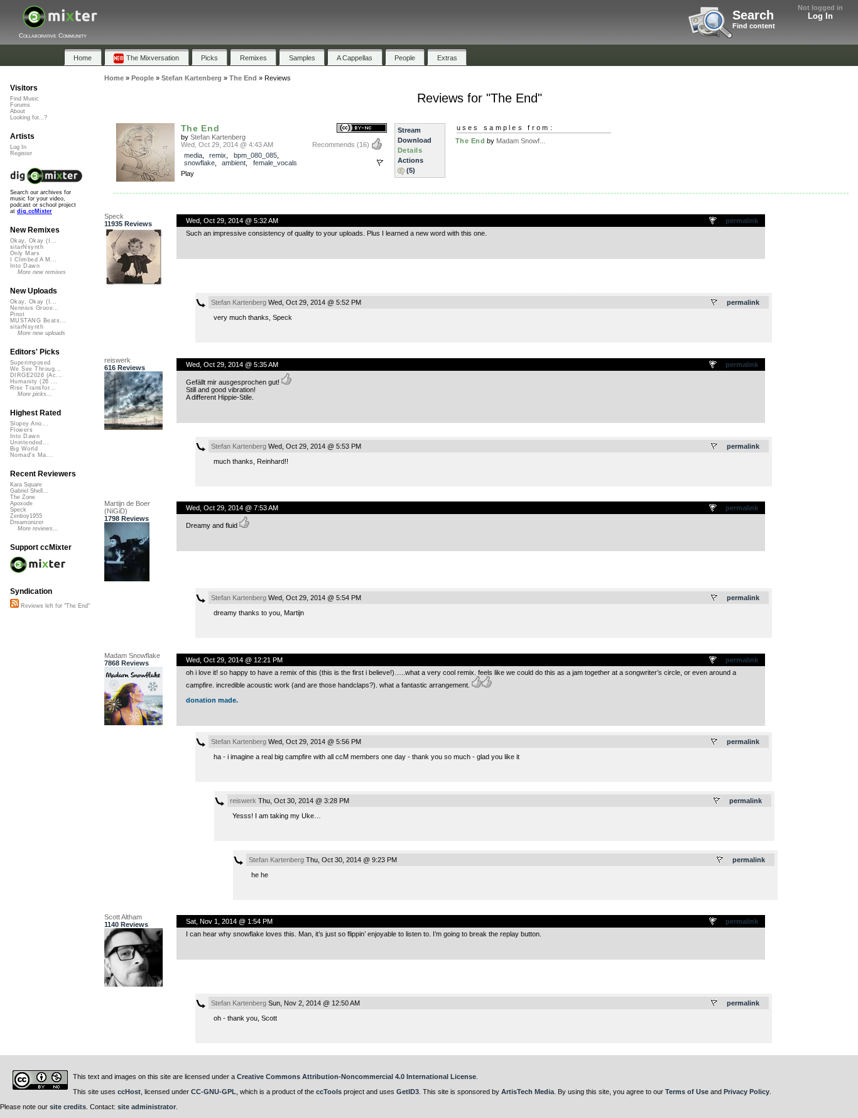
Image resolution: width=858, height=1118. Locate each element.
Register (21, 153)
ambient (234, 163)
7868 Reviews (126, 663)
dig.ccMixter (34, 211)
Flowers (21, 430)
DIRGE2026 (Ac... (36, 375)
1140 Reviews (126, 924)
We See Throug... (35, 369)
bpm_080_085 (255, 155)
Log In (820, 16)
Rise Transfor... (32, 388)
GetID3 (407, 1091)
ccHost (129, 1091)
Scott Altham (123, 917)
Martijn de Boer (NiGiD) (127, 507)
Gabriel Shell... (29, 491)
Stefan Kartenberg (218, 137)
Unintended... (29, 442)
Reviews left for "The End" (54, 606)
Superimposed (30, 362)
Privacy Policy (746, 1091)
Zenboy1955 (26, 516)
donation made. (212, 700)
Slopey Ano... (29, 423)
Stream (409, 130)
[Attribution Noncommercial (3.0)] (362, 128)
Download (415, 140)
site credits (68, 1106)
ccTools (329, 1091)
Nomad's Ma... (31, 455)
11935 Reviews (128, 223)
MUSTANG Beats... (38, 320)
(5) (410, 170)
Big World (24, 449)
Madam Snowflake (132, 655)
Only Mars (25, 253)
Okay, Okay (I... (33, 241)
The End (200, 128)
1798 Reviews (126, 518)
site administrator (146, 1106)
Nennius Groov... (34, 308)
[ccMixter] (60, 23)
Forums (20, 105)
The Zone (22, 497)
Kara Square (26, 484)
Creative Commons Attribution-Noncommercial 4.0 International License (356, 1076)
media (193, 155)
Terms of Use (687, 1091)
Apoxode (21, 503)
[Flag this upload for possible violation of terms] (380, 163)
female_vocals (275, 163)
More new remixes (42, 272)
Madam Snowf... (520, 141)
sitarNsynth (26, 247)
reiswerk (117, 360)
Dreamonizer (26, 522)
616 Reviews (124, 367)
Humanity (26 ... (33, 381)
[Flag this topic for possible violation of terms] (713, 221)
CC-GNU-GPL (213, 1091)
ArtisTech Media (527, 1091)
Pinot (17, 314)
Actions (410, 160)
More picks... (35, 394)
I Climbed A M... (33, 259)
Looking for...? (28, 117)
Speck (114, 216)
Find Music (24, 99)
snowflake (199, 163)
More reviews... (38, 528)
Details (410, 150)
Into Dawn (25, 266)
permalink (741, 220)
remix (217, 155)
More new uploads (41, 333)
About (17, 111)
